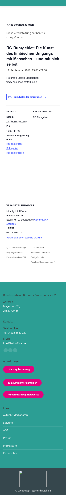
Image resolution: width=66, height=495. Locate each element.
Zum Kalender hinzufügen (28, 96)
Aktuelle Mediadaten (15, 415)
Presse (7, 438)
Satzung (8, 422)
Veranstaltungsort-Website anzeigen (24, 237)
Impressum (10, 445)
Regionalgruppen (15, 152)
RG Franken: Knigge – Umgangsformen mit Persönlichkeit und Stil (17, 252)
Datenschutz (10, 453)
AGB (5, 430)
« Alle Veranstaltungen (20, 24)
